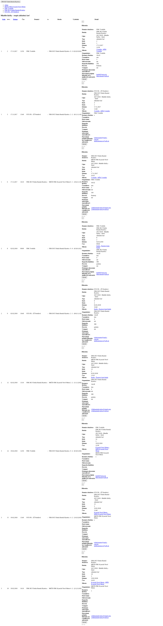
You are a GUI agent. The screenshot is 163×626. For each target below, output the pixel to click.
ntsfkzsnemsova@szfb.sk (101, 141)
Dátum (15, 19)
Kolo (3, 19)
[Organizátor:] (84, 81)
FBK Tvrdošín (9, 8)
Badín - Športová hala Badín (102, 309)
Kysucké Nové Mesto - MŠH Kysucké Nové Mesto (102, 449)
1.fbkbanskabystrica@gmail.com (101, 207)
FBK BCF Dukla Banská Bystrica (11, 1)
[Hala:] (82, 81)
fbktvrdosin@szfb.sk (102, 76)
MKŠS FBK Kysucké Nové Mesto (15, 7)
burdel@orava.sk (101, 74)
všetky (6, 5)
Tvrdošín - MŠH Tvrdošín (101, 50)
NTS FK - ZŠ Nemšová (12, 12)
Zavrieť (84, 79)
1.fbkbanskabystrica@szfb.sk (100, 209)
